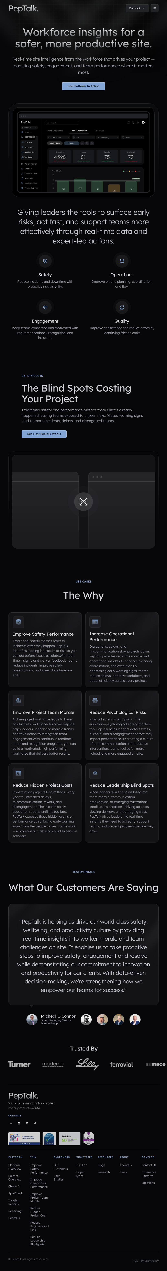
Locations (148, 1183)
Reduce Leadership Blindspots (37, 1240)
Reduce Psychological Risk (39, 1226)
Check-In (14, 1186)
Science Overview (14, 1177)
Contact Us (149, 1165)
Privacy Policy (150, 1260)
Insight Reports (13, 1202)
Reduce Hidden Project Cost (38, 1211)
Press (123, 1172)
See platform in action (83, 86)
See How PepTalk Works (44, 434)
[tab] (50, 1019)
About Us (126, 1165)
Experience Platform (149, 1174)
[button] (137, 8)
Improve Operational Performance (39, 1183)
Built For (81, 1165)
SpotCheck (15, 1193)
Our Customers (61, 1167)
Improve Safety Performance (39, 1168)
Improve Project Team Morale (39, 1197)
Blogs (101, 1165)
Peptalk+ (14, 1218)
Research (104, 1172)
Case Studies (59, 1177)
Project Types (80, 1174)
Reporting (15, 1211)
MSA (135, 1260)
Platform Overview (14, 1167)
